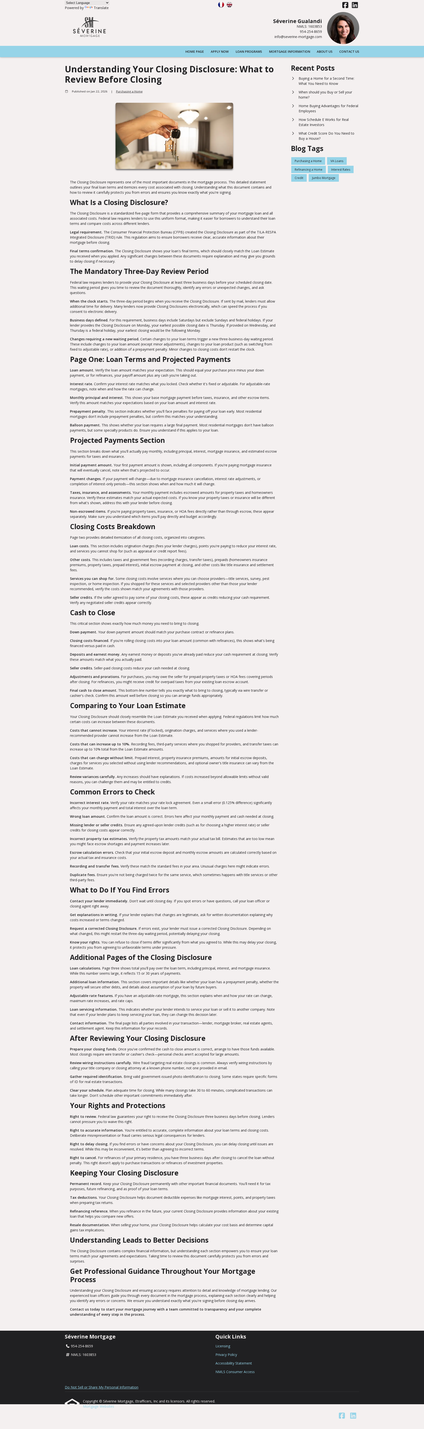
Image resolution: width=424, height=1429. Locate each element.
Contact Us (349, 52)
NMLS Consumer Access (235, 1371)
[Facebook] (345, 5)
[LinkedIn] (355, 5)
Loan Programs (249, 52)
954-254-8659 (311, 31)
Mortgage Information (289, 52)
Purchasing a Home (129, 91)
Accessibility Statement (233, 1363)
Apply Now (220, 52)
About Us (324, 52)
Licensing (222, 1346)
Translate (101, 7)
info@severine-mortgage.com (298, 36)
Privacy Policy (226, 1354)
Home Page (194, 52)
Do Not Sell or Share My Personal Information (101, 1387)
